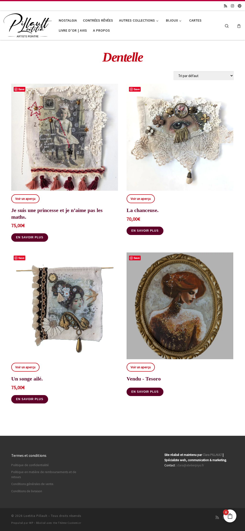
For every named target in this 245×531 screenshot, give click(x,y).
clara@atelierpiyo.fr (190, 465)
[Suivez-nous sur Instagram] (232, 6)
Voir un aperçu (25, 198)
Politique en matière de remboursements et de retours (43, 474)
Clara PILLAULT (212, 455)
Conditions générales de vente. (32, 484)
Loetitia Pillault (35, 516)
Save (21, 89)
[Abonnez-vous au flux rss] (225, 6)
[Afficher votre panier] (239, 25)
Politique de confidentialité (30, 465)
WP (31, 523)
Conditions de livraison (26, 491)
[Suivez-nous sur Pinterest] (239, 6)
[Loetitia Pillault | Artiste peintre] (28, 24)
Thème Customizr (69, 523)
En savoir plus (29, 237)
